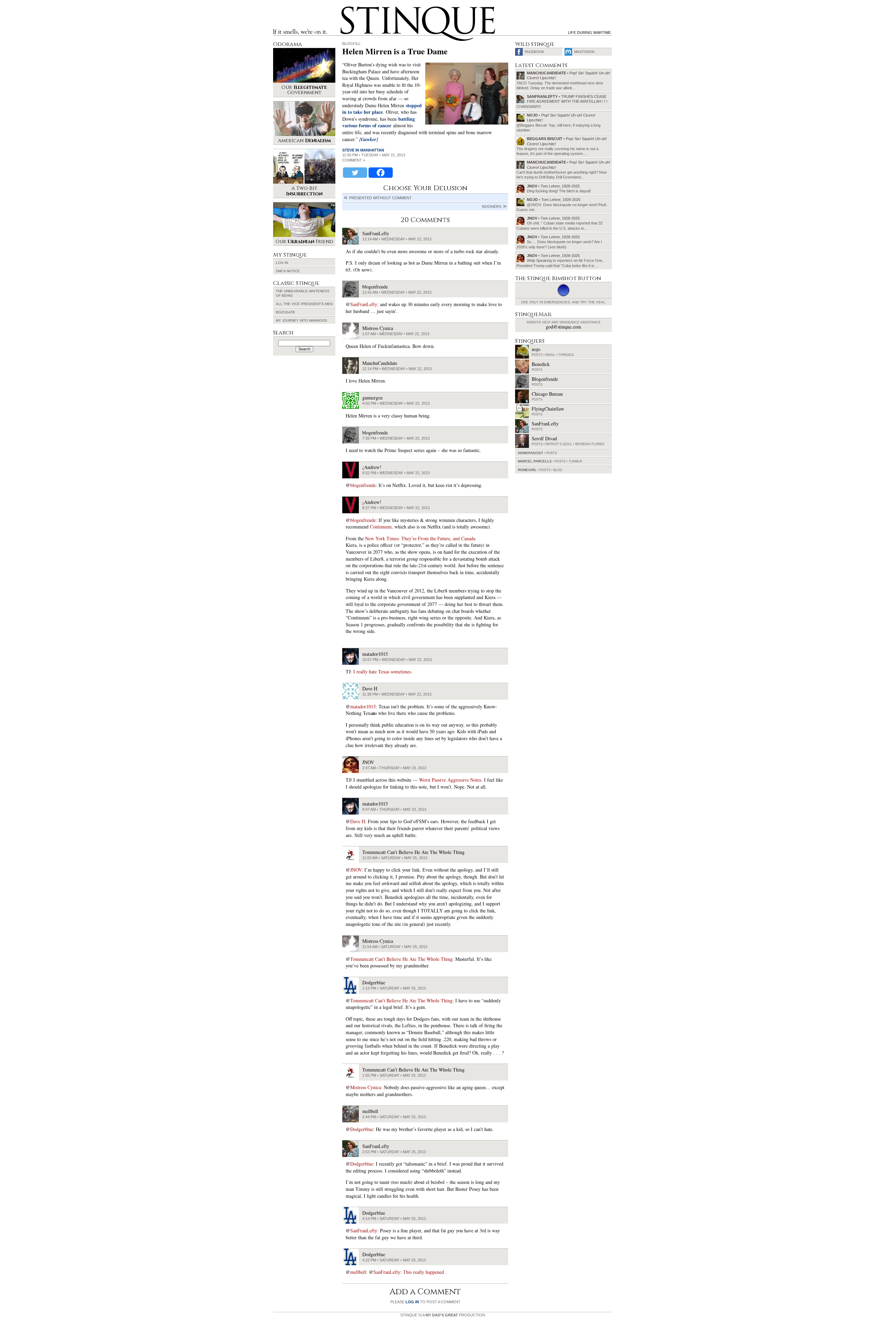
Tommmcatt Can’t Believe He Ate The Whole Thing (401, 959)
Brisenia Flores (589, 444)
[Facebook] (381, 172)
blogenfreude (363, 485)
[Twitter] (355, 172)
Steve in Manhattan (363, 150)
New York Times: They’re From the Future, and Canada (420, 538)
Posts (537, 355)
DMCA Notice (288, 271)
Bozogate (285, 312)
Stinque (347, 9)
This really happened (424, 1272)
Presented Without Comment (380, 198)
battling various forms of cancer (378, 122)
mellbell (358, 1272)
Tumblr (575, 461)
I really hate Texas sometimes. (382, 671)
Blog (557, 470)
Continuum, (381, 526)
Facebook (534, 52)
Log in (282, 263)
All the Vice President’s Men (304, 304)
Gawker (368, 139)
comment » (353, 160)
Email (550, 355)
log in (412, 1302)
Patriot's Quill (559, 444)
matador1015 (363, 706)
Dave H (357, 821)
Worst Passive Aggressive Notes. (451, 779)
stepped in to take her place (382, 109)
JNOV (356, 869)
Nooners (491, 206)
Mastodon (584, 52)
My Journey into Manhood (301, 320)
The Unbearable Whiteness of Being (302, 293)
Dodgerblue (361, 1129)
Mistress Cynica (365, 1087)
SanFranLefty (363, 304)
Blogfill (351, 44)
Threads (566, 355)
